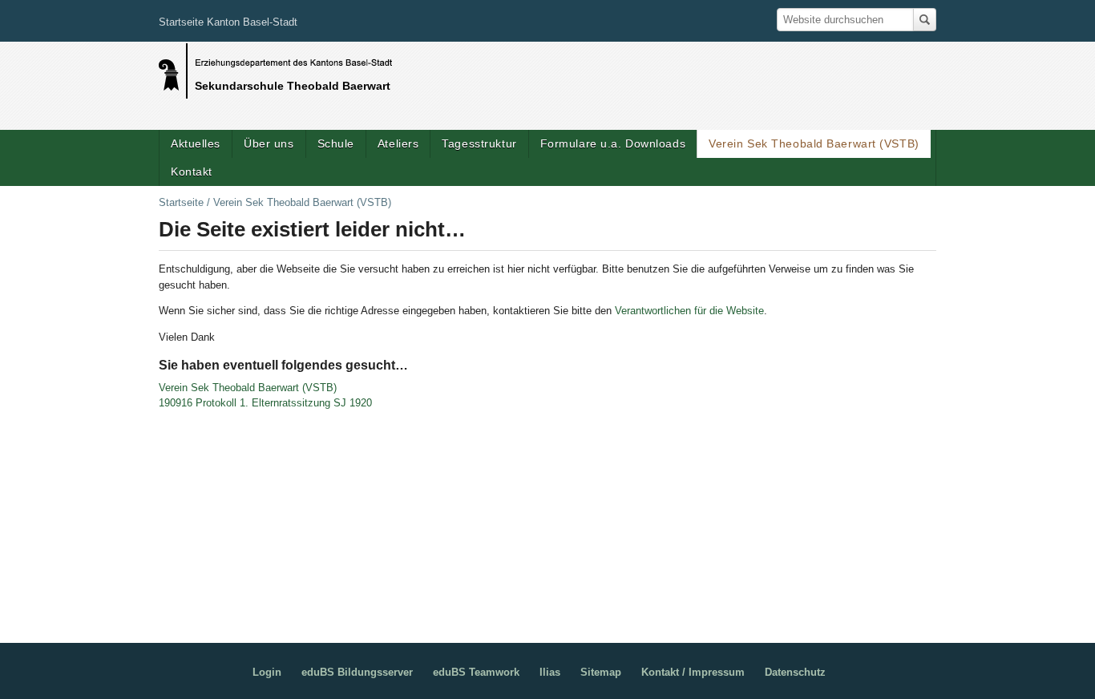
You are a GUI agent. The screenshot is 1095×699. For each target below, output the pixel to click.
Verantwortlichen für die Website (689, 311)
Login (267, 672)
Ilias (549, 672)
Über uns (268, 143)
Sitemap (600, 672)
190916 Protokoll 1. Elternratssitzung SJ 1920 (265, 403)
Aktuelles (195, 143)
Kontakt (191, 171)
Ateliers (398, 143)
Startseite (181, 202)
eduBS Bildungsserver (357, 672)
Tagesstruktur (479, 143)
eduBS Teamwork (476, 672)
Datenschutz (795, 672)
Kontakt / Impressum (693, 672)
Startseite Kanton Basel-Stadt (228, 22)
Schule (335, 143)
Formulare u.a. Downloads (612, 143)
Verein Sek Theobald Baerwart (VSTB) (814, 143)
